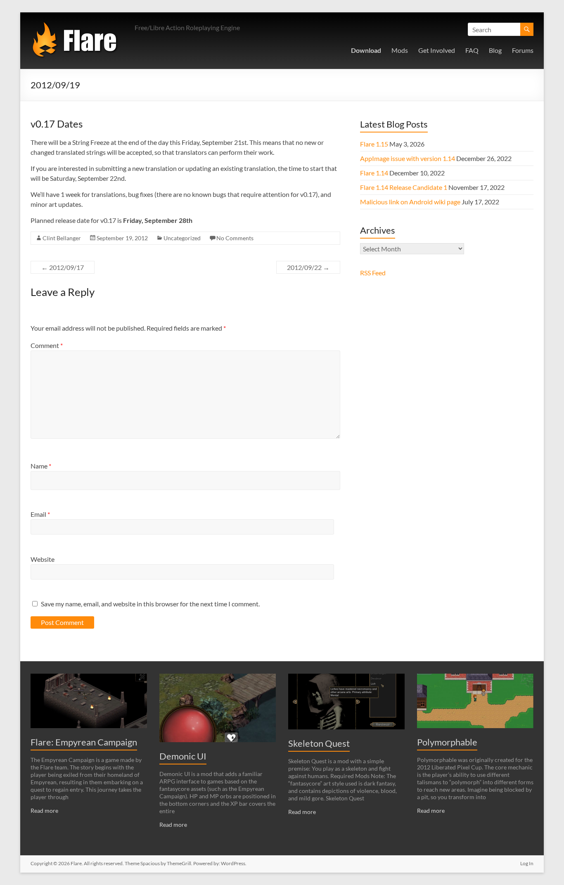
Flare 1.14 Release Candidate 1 (403, 187)
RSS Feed (373, 273)
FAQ (472, 50)
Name (41, 466)
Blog (495, 50)
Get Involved (436, 50)
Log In (526, 863)
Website (43, 559)
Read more (44, 810)
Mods (399, 50)
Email (40, 514)
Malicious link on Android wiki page (410, 202)
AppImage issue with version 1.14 (407, 158)
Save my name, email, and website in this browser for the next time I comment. (150, 604)
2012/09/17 (62, 267)
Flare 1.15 (374, 144)
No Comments (235, 237)
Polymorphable (447, 742)
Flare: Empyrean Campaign (84, 742)
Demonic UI (182, 756)
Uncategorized (182, 237)
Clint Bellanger (62, 237)
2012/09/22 (308, 267)
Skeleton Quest (319, 743)
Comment (47, 345)
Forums (522, 50)
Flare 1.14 (374, 173)
